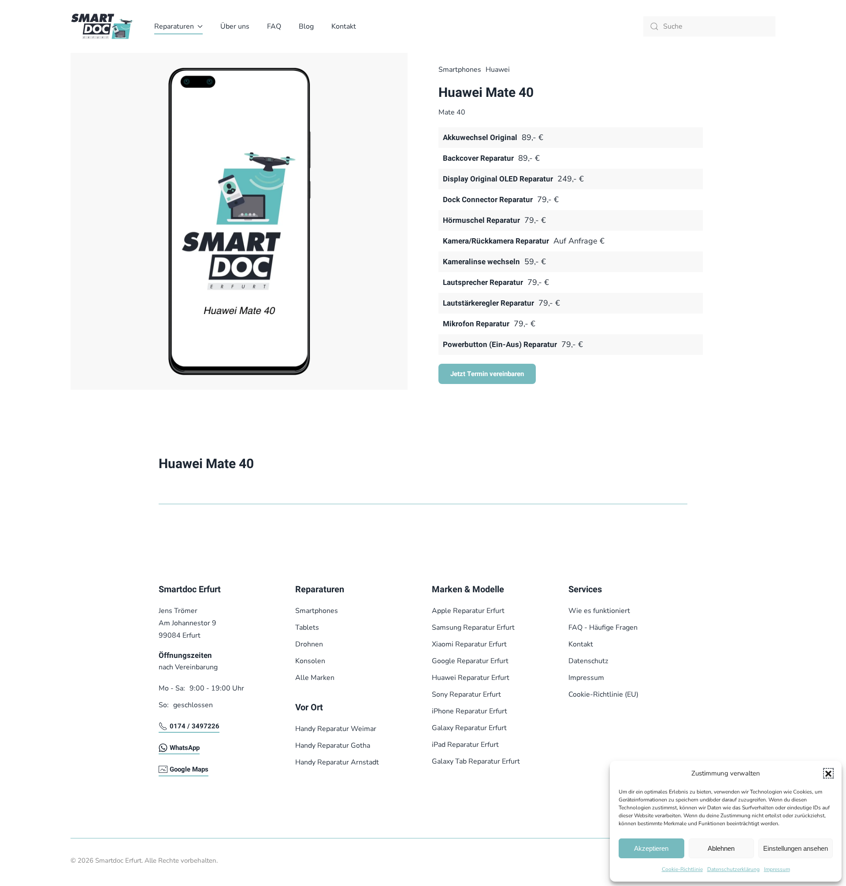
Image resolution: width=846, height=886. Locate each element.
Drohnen (309, 644)
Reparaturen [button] (174, 26)
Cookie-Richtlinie (682, 869)
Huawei (498, 69)
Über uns (234, 26)
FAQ (274, 26)
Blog (306, 26)
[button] (828, 773)
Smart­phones (459, 69)
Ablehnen (721, 848)
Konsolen (310, 661)
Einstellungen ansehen (795, 848)
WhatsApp (185, 748)
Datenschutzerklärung (733, 869)
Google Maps (189, 769)
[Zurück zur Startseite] (103, 26)
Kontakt (343, 26)
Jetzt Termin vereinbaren (487, 374)
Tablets (307, 627)
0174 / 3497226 (194, 726)
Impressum (777, 869)
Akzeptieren (651, 848)
